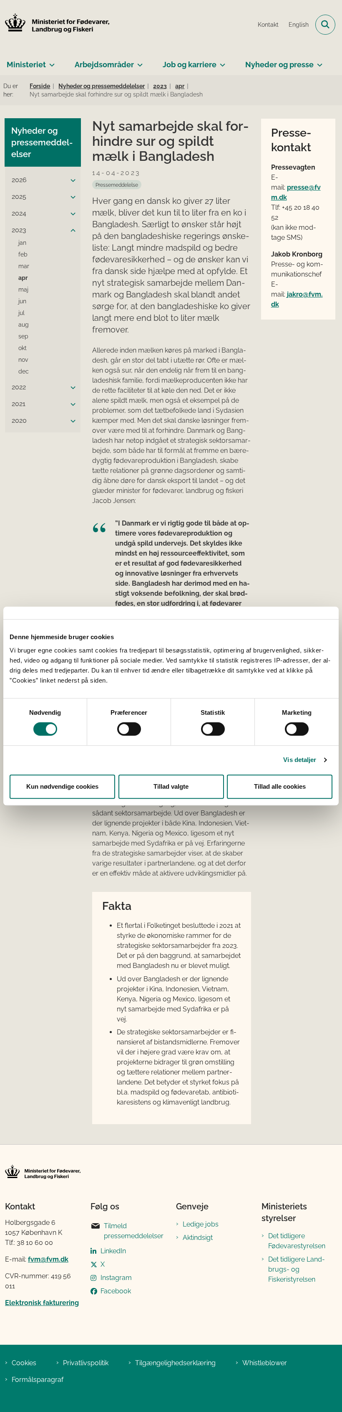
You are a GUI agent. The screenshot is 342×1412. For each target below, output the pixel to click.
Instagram (116, 1278)
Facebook (116, 1291)
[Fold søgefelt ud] (325, 25)
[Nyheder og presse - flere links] (318, 61)
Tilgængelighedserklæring (175, 1363)
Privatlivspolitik (85, 1363)
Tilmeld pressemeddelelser (133, 1231)
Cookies (24, 1363)
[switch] (129, 729)
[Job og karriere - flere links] (220, 61)
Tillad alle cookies (280, 786)
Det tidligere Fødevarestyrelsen (296, 1241)
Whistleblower (264, 1363)
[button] (70, 180)
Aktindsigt (198, 1238)
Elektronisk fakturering (42, 1303)
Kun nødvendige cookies (62, 786)
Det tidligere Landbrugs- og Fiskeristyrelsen (296, 1269)
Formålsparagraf (37, 1380)
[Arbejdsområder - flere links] (138, 61)
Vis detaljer (299, 759)
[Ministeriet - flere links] (50, 61)
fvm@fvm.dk (48, 1259)
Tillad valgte (171, 786)
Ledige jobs (201, 1224)
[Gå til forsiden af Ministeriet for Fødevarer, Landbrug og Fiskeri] (54, 24)
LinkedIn (113, 1251)
